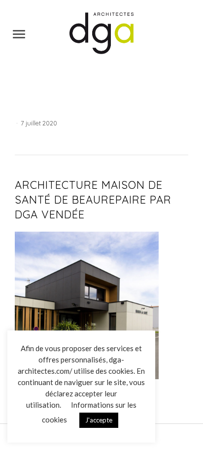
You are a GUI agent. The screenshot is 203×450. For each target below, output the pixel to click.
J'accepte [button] (98, 420)
